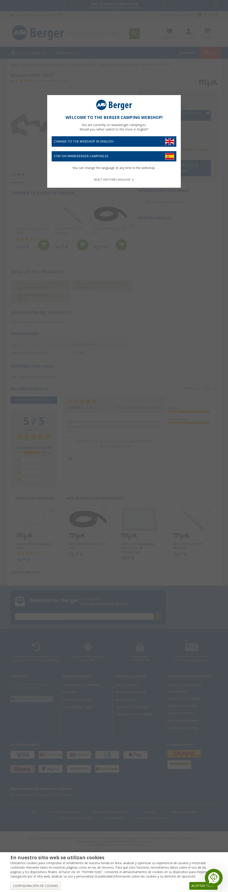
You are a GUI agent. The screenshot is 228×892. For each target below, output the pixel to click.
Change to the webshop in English (83, 141)
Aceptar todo (203, 886)
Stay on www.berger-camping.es (81, 156)
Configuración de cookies (35, 886)
